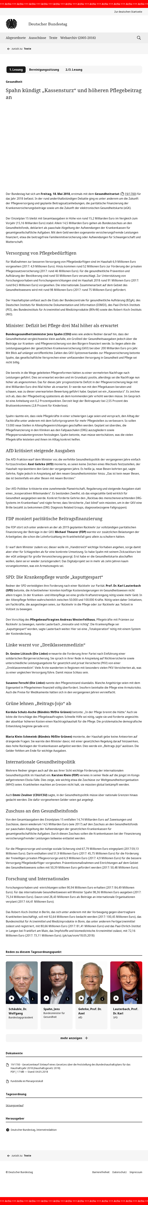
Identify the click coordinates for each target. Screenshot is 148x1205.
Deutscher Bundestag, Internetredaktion (34, 1129)
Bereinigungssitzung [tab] (44, 70)
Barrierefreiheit (101, 1172)
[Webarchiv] (36, 24)
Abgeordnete (16, 38)
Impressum (136, 1172)
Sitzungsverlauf (14, 1105)
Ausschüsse (37, 38)
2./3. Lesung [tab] (74, 70)
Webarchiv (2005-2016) (78, 38)
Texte (53, 38)
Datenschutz (119, 1172)
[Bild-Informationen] (33, 999)
